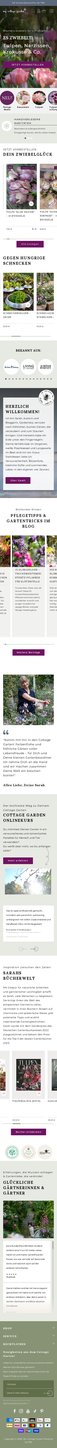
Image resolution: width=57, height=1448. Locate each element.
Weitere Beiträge (28, 652)
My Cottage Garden (33, 1439)
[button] (51, 11)
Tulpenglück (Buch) (28, 1072)
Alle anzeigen (30, 244)
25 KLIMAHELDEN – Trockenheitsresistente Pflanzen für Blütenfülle (28, 575)
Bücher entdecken (28, 1132)
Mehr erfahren (18, 860)
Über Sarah (18, 480)
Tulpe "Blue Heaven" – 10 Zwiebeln (16, 186)
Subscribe (48, 1394)
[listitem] (7, 101)
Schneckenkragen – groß (17, 291)
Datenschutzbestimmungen (15, 1403)
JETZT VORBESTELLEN (28, 64)
